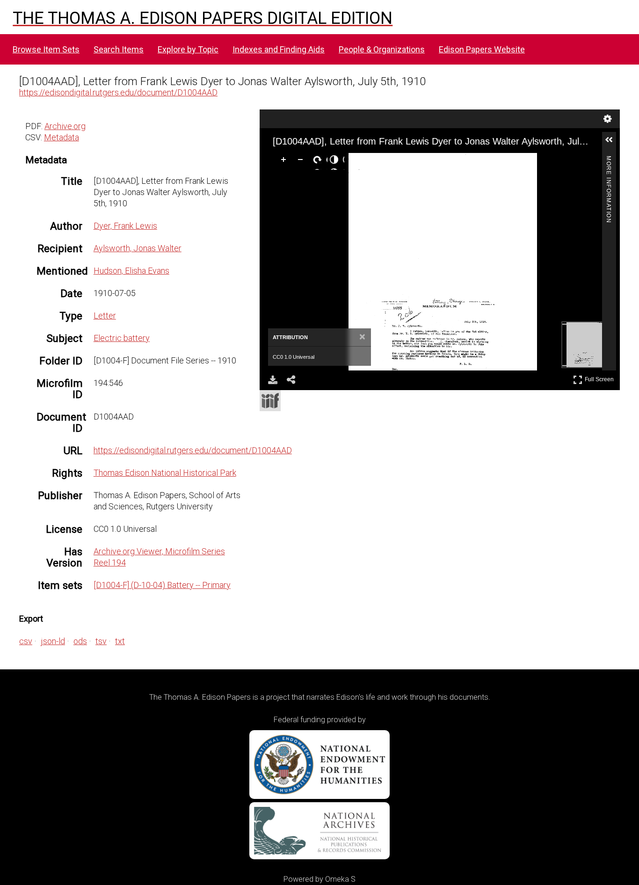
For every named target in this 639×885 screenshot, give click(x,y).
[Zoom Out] (302, 161)
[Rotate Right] (319, 161)
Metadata (61, 137)
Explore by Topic (188, 49)
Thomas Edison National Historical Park (165, 473)
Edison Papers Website (482, 49)
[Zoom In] (285, 161)
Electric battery (122, 338)
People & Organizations (382, 49)
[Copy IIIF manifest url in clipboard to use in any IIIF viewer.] (270, 400)
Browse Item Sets (46, 49)
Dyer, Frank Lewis (125, 226)
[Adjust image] (335, 161)
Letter (105, 315)
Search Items (119, 49)
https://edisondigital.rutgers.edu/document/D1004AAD (118, 92)
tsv (101, 641)
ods (80, 641)
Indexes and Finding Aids (278, 49)
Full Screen (600, 378)
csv (25, 641)
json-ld (53, 641)
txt (120, 641)
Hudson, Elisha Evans (131, 271)
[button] (612, 143)
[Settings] (607, 118)
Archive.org (65, 126)
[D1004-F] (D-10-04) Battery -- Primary (162, 585)
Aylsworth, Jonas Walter (138, 248)
